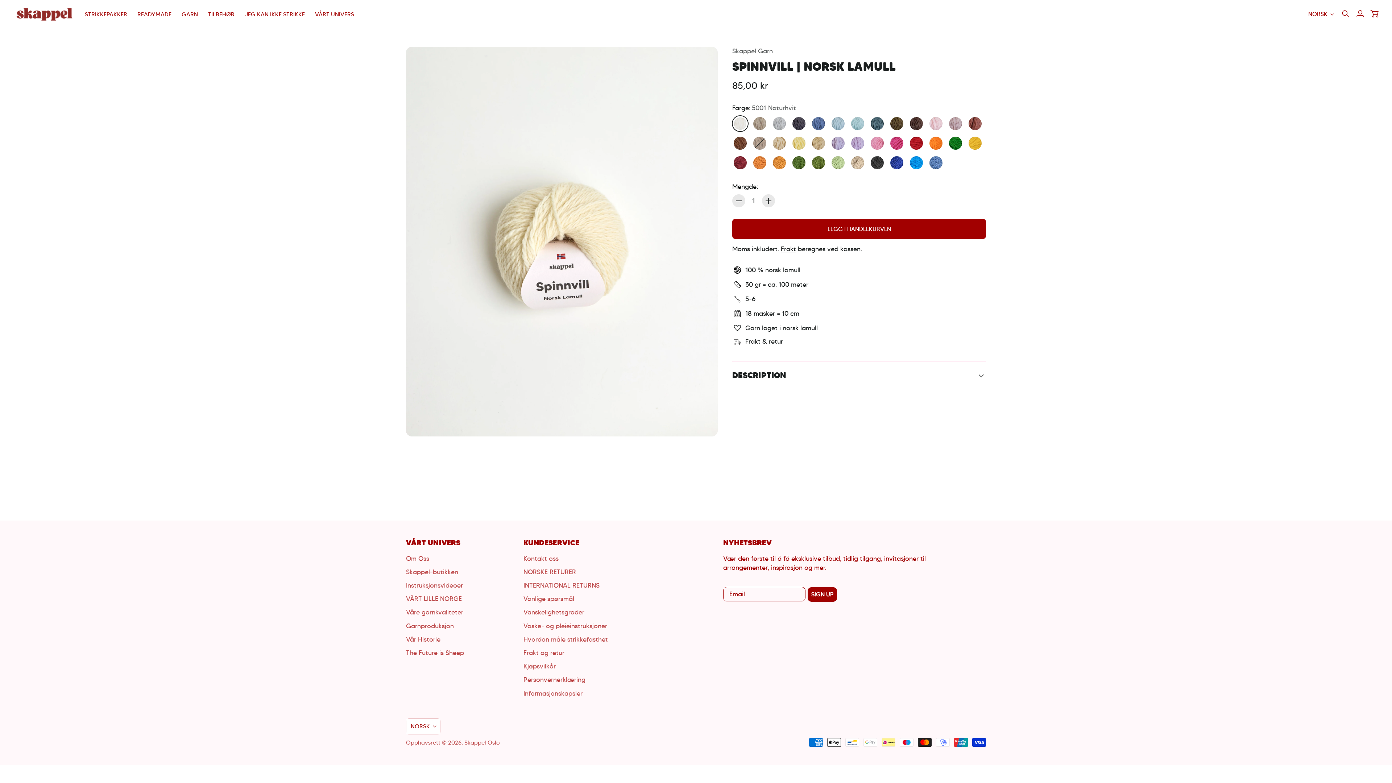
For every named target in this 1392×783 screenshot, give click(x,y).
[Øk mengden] (768, 200)
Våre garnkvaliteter (434, 612)
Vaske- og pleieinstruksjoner (565, 626)
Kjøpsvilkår (539, 666)
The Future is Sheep (435, 653)
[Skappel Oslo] (45, 14)
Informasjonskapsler (553, 693)
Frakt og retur (543, 653)
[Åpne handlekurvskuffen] (1374, 14)
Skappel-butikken (432, 572)
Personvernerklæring (554, 680)
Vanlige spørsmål (548, 599)
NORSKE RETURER (549, 572)
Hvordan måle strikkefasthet (565, 639)
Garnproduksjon (430, 626)
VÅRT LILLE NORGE (434, 599)
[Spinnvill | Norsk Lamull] (562, 241)
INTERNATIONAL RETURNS (561, 585)
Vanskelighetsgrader (553, 612)
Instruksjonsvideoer (434, 585)
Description (759, 375)
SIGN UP (822, 594)
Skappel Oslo (482, 742)
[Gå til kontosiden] (1360, 14)
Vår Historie (423, 639)
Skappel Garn (752, 51)
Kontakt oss (541, 559)
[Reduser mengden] (738, 200)
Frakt (788, 249)
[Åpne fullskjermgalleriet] (704, 423)
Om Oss (417, 559)
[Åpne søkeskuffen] (1345, 14)
